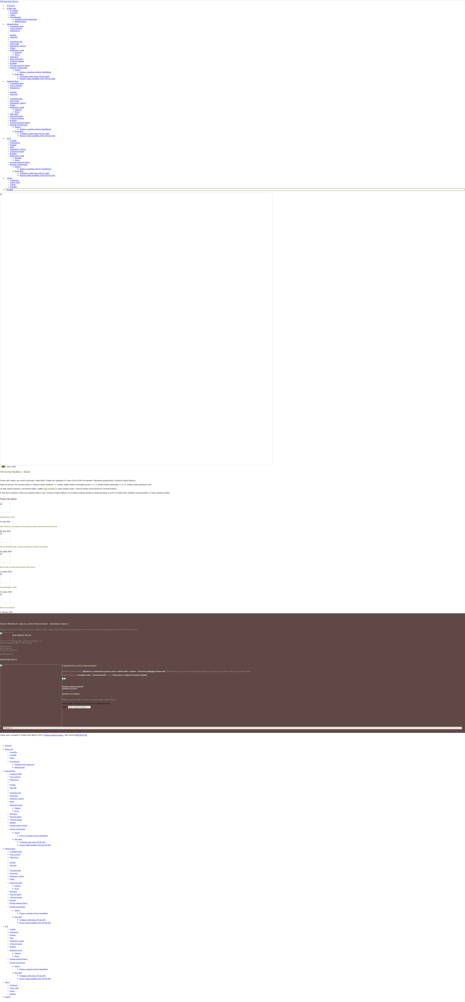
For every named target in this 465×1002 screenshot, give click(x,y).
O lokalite (13, 13)
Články (13, 15)
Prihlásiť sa (8, 728)
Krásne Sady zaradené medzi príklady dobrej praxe (17, 567)
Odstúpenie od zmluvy (69, 688)
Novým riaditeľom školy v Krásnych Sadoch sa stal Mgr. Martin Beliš (24, 546)
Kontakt (10, 189)
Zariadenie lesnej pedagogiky (26, 19)
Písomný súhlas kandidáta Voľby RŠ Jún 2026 (37, 79)
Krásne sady (11, 8)
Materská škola (20, 21)
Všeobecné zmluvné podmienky (73, 686)
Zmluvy (18, 70)
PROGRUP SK (81, 735)
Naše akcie (14, 57)
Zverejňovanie (15, 17)
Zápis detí (13, 37)
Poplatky (13, 35)
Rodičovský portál (17, 50)
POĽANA (8, 746)
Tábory (9, 178)
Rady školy (19, 74)
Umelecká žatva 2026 (7, 517)
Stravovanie (14, 44)
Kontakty (13, 63)
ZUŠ (9, 138)
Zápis (12, 147)
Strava (17, 55)
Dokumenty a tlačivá (18, 46)
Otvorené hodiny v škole (8, 587)
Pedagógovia (15, 31)
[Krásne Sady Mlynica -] (9, 1)
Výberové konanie (17, 61)
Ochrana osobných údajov (20, 66)
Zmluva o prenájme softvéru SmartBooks (35, 72)
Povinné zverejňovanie (18, 68)
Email (65, 707)
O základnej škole (17, 83)
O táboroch (14, 180)
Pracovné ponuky (16, 59)
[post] (5, 512)
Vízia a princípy (16, 28)
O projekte (14, 11)
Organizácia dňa (16, 42)
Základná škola (13, 81)
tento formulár (49, 489)
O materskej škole (17, 26)
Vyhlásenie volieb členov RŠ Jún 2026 (34, 76)
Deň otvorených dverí (7, 607)
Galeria (13, 185)
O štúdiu (13, 141)
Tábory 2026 (15, 182)
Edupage (18, 52)
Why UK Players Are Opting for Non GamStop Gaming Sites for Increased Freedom (28, 526)
